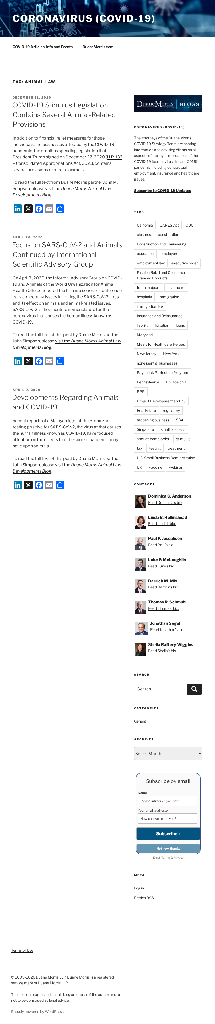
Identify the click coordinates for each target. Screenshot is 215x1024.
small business (173, 429)
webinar (175, 467)
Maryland (145, 334)
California (145, 225)
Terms (165, 857)
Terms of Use (22, 950)
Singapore (145, 429)
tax (139, 448)
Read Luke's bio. (161, 566)
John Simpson (26, 464)
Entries (144, 897)
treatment (176, 448)
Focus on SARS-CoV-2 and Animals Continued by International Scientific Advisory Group (67, 254)
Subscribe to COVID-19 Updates (162, 190)
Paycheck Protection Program (162, 372)
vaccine (155, 467)
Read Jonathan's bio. (167, 629)
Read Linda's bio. (162, 523)
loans (180, 325)
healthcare (176, 287)
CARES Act (169, 225)
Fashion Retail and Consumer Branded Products (161, 275)
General (140, 721)
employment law (151, 263)
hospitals (144, 297)
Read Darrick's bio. (163, 587)
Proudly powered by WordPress (37, 1011)
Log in (139, 888)
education (145, 253)
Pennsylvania (148, 382)
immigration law (150, 306)
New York (171, 353)
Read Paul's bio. (161, 544)
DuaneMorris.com (98, 46)
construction (168, 234)
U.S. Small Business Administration (166, 457)
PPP (141, 391)
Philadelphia (176, 382)
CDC (190, 225)
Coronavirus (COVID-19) (84, 18)
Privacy (178, 857)
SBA (180, 420)
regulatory (171, 410)
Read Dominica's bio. (165, 502)
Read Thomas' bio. (163, 608)
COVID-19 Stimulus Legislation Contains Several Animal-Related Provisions (64, 114)
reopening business (153, 420)
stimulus (183, 439)
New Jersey (146, 353)
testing (155, 448)
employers (169, 253)
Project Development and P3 (161, 401)
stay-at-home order (153, 439)
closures (144, 234)
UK (139, 467)
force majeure (148, 287)
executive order (184, 263)
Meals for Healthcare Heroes (161, 344)
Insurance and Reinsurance (159, 316)
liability (142, 325)
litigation (162, 325)
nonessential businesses (157, 363)
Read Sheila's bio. (162, 650)
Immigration (169, 297)
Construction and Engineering (161, 244)
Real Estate (146, 410)
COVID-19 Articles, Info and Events (43, 46)
